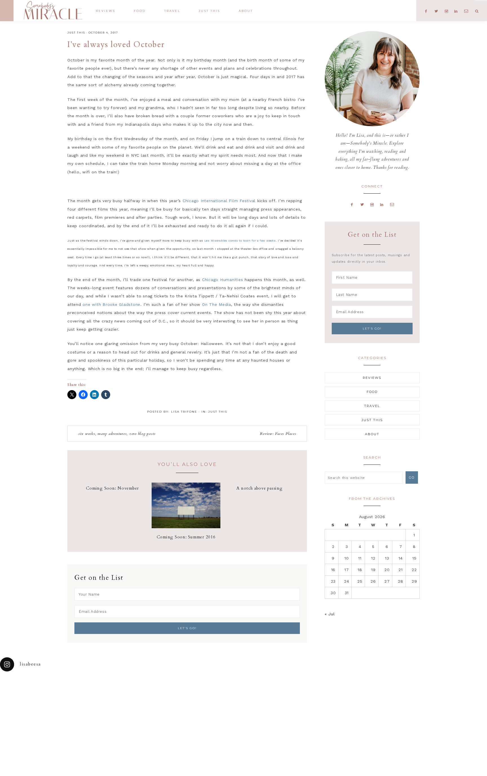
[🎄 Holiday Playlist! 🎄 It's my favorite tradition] (91, 695)
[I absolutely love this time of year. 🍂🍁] (456, 695)
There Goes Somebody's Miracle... (53, 10)
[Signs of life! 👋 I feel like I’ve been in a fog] (334, 695)
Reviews (372, 378)
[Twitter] (362, 204)
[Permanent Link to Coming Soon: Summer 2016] (186, 527)
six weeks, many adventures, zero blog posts (117, 433)
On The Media (216, 304)
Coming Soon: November (112, 488)
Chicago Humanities (222, 279)
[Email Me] (392, 204)
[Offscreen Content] (7, 10)
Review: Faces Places (278, 433)
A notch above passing (259, 488)
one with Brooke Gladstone (111, 304)
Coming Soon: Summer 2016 (186, 537)
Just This (76, 32)
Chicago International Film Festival (219, 200)
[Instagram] (372, 204)
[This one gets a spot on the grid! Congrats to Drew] (395, 695)
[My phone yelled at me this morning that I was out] (213, 695)
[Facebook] (352, 204)
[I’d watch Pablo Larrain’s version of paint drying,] (152, 695)
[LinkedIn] (382, 204)
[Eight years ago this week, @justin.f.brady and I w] (274, 695)
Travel (372, 406)
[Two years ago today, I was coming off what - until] (30, 695)
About (372, 434)
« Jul (330, 614)
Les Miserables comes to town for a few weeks (240, 240)
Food (372, 392)
